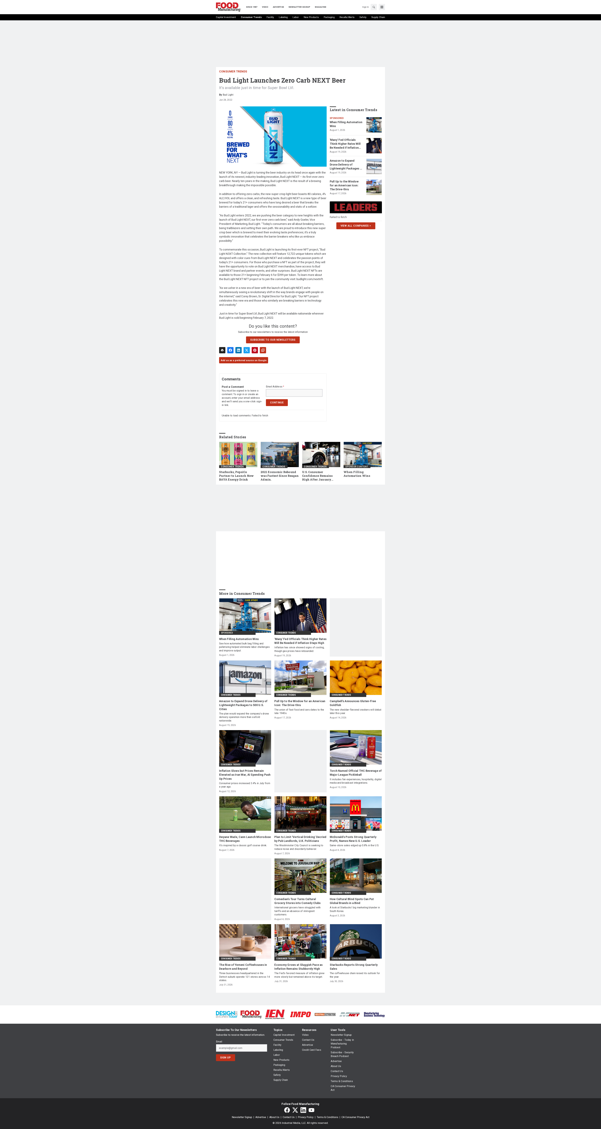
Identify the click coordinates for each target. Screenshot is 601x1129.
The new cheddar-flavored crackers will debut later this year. (355, 711)
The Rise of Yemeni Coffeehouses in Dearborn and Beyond (243, 966)
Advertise (260, 1117)
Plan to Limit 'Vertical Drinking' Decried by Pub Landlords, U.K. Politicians (300, 838)
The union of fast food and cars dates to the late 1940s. (299, 711)
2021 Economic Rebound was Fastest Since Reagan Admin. (280, 475)
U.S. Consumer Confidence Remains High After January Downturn (317, 475)
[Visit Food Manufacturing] (251, 1014)
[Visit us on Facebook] (287, 1110)
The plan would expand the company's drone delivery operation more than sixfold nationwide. (244, 717)
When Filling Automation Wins (346, 124)
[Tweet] (247, 350)
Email (219, 1041)
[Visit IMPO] (300, 1014)
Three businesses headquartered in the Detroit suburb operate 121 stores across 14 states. (244, 977)
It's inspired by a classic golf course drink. (243, 845)
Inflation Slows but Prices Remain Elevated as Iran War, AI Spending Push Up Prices (245, 774)
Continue (277, 402)
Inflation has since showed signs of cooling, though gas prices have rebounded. (299, 649)
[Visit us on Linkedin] (303, 1110)
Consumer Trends (233, 71)
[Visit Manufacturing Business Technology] (374, 1014)
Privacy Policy (305, 1117)
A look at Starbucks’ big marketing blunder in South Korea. (355, 909)
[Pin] (255, 350)
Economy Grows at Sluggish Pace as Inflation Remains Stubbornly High (298, 966)
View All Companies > (356, 225)
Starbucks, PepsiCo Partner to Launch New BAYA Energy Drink (236, 475)
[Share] (230, 350)
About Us (274, 1117)
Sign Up (225, 1057)
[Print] (222, 350)
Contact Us (289, 1117)
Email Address (275, 386)
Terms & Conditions (327, 1117)
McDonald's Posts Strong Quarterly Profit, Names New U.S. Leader (353, 838)
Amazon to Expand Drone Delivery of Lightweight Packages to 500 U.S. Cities (346, 165)
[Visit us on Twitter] (295, 1110)
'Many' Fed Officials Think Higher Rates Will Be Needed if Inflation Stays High (345, 144)
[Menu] (382, 7)
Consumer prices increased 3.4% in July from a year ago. (244, 785)
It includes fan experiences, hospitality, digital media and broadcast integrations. (356, 781)
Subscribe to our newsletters (272, 339)
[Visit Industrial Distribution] (325, 1014)
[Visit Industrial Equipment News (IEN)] (275, 1014)
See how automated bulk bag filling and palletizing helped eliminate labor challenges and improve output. (244, 647)
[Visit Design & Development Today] (226, 1014)
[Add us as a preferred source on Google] (263, 350)
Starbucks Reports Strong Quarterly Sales (354, 966)
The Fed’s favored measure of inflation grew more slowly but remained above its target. (299, 975)
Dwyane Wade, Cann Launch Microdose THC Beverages (245, 838)
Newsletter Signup (242, 1117)
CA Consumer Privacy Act (355, 1117)
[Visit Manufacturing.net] (349, 1014)
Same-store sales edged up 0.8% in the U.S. (354, 845)
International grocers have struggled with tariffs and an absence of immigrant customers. (297, 911)
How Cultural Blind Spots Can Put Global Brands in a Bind (352, 901)
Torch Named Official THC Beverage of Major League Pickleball (356, 772)
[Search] (374, 7)
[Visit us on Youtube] (311, 1110)
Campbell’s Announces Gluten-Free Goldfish (353, 703)
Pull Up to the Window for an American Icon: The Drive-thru (344, 185)
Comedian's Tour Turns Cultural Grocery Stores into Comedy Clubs (297, 901)
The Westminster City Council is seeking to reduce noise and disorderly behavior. (298, 847)
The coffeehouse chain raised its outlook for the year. (355, 975)
